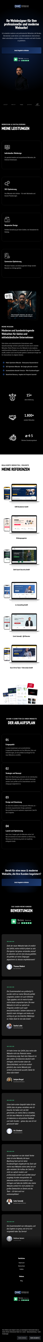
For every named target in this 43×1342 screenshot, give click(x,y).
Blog (21, 1281)
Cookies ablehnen (22, 1338)
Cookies (22, 1269)
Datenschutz (21, 1266)
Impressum (21, 1263)
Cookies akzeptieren (34, 1338)
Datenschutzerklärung (31, 1332)
